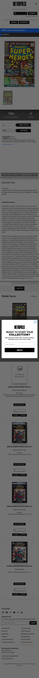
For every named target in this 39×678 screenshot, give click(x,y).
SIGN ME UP (19, 350)
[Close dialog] (35, 322)
